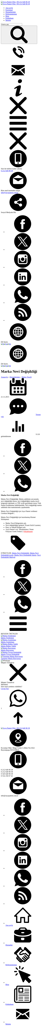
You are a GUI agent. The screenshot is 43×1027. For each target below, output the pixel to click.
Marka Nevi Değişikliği (20, 553)
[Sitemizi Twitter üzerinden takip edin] (23, 250)
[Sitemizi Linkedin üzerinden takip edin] (23, 285)
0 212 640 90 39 (7, 171)
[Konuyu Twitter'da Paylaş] (23, 474)
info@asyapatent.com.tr (9, 193)
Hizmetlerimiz (15, 377)
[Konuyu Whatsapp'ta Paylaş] (23, 491)
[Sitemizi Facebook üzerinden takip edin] (23, 232)
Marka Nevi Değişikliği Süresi (25, 555)
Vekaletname (28, 531)
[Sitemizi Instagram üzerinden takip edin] (23, 267)
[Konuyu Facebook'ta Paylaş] (23, 456)
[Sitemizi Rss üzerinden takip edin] (23, 320)
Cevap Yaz (5, 689)
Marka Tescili (27, 377)
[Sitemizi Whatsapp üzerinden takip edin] (23, 303)
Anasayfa (4, 377)
